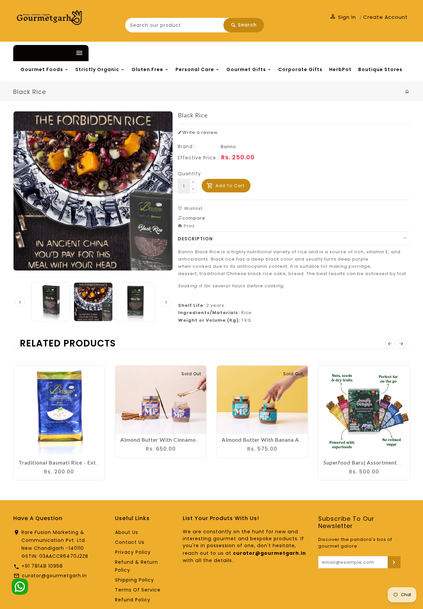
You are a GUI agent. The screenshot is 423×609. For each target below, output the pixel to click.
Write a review (200, 152)
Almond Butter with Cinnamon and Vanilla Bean (182, 460)
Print (188, 246)
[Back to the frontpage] (407, 111)
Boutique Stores (153, 89)
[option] (93, 322)
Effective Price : (198, 178)
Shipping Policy (134, 600)
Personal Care (245, 70)
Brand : (187, 166)
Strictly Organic (118, 70)
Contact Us (129, 562)
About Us (126, 552)
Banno (228, 167)
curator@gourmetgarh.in (54, 595)
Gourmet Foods (46, 70)
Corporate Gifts (46, 89)
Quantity (189, 193)
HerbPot (100, 89)
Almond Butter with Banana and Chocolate (277, 460)
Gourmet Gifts (312, 70)
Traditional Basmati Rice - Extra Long (67, 482)
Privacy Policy (133, 572)
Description (195, 259)
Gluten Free (183, 70)
